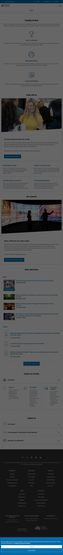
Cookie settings (31, 550)
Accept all (31, 546)
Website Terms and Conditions (22, 543)
